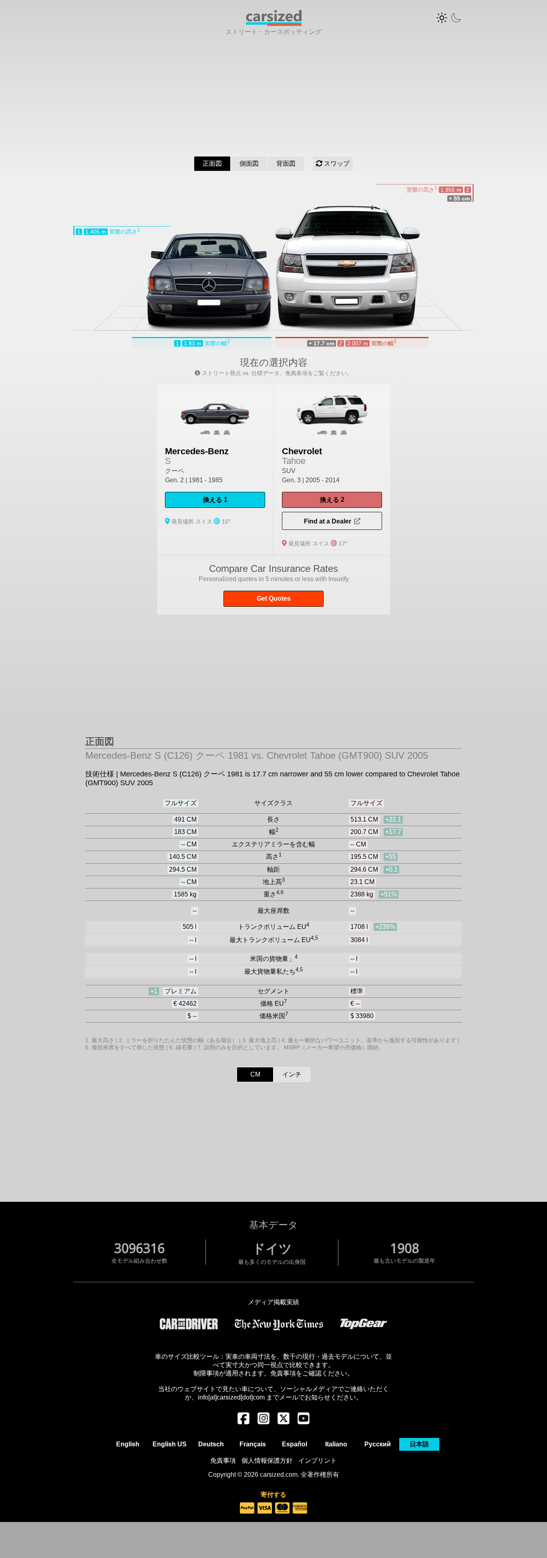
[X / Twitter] (283, 1422)
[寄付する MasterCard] (282, 1508)
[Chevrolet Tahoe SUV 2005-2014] (332, 470)
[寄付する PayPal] (247, 1508)
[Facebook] (243, 1422)
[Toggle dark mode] (449, 18)
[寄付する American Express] (300, 1508)
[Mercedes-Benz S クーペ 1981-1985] (215, 470)
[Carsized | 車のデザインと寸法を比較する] (274, 23)
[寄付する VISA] (264, 1508)
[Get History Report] (273, 585)
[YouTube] (303, 1422)
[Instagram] (263, 1422)
